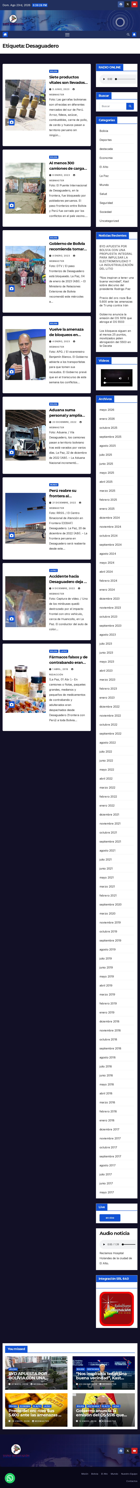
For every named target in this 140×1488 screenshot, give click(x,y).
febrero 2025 (108, 499)
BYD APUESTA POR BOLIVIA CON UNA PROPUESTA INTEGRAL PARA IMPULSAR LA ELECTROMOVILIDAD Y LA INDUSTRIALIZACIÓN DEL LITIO (117, 257)
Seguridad (106, 203)
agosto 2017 (108, 1165)
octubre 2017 (108, 1147)
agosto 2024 (108, 553)
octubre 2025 (108, 427)
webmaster (40, 1384)
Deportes (106, 140)
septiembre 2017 (110, 1156)
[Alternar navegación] (67, 34)
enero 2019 (107, 1012)
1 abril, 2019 (60, 669)
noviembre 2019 (110, 922)
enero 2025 (107, 508)
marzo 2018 (107, 1102)
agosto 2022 (108, 742)
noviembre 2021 (110, 823)
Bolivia (53, 71)
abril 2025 (106, 481)
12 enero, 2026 (88, 1421)
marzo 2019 (107, 994)
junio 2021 (106, 868)
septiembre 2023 (111, 625)
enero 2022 (107, 805)
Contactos (131, 1481)
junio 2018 (106, 1075)
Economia (106, 158)
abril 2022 (106, 778)
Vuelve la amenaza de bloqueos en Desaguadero (66, 335)
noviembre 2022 (110, 715)
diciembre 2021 (109, 814)
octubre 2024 (109, 535)
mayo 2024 (107, 562)
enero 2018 (107, 1120)
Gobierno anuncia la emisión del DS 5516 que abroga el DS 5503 (116, 318)
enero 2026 (107, 418)
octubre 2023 (108, 616)
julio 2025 (106, 454)
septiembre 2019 (110, 940)
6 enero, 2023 (61, 175)
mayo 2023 (107, 661)
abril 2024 (106, 571)
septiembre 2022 (111, 733)
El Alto (104, 167)
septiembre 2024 (111, 544)
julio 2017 (106, 1174)
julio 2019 (106, 958)
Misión (84, 1473)
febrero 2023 (108, 688)
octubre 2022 (108, 724)
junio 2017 (106, 1183)
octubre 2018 (108, 1039)
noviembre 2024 (110, 526)
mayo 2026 (107, 409)
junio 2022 (106, 760)
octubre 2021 (108, 832)
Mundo (53, 485)
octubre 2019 (108, 931)
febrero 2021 (108, 895)
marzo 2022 (107, 787)
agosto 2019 (108, 949)
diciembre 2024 (110, 517)
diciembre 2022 (110, 706)
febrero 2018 (108, 1111)
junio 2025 (106, 463)
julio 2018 (106, 1066)
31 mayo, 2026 (20, 1384)
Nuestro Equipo (129, 1473)
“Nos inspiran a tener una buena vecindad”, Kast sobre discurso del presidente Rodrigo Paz (101, 1380)
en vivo (110, 1217)
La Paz (53, 570)
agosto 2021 (107, 850)
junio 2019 (106, 967)
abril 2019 (106, 985)
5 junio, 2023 (61, 89)
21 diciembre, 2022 (64, 502)
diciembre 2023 (110, 598)
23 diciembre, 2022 (64, 422)
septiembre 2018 (110, 1048)
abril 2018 (106, 1093)
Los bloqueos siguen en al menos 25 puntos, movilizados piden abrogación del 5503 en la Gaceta (115, 338)
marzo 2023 (107, 679)
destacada (106, 149)
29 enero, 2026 (88, 1384)
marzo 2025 (107, 490)
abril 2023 (106, 670)
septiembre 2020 (111, 904)
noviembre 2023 (110, 607)
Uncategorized (109, 221)
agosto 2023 (108, 634)
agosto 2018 (108, 1057)
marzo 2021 (107, 886)
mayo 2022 (107, 769)
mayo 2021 (107, 877)
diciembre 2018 (110, 1021)
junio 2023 (106, 652)
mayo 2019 (107, 976)
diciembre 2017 (110, 1129)
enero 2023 (107, 697)
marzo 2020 (108, 913)
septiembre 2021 (110, 841)
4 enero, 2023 (61, 255)
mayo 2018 (107, 1084)
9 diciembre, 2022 (64, 588)
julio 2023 (106, 643)
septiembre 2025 (111, 436)
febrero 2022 (108, 796)
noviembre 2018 (110, 1030)
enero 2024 (107, 589)
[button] (128, 34)
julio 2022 (106, 751)
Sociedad (106, 212)
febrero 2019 (108, 1003)
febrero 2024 (108, 580)
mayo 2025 (107, 472)
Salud (103, 194)
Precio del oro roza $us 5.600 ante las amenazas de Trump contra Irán (116, 301)
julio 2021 (106, 859)
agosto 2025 (108, 445)
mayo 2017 (107, 1192)
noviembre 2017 (110, 1138)
